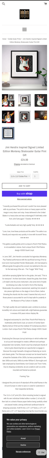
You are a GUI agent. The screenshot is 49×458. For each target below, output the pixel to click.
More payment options (24, 199)
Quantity (35, 172)
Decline (23, 445)
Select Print (20, 172)
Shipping (17, 164)
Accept (23, 438)
